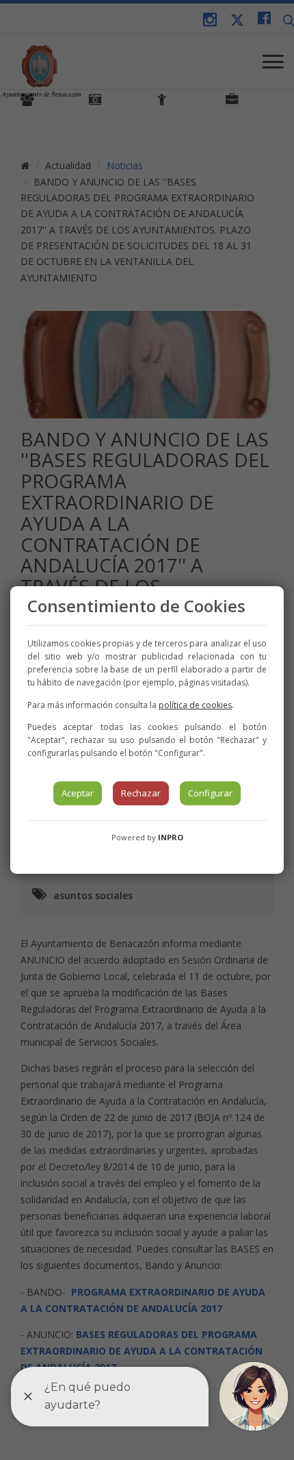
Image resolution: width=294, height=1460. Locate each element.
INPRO (170, 837)
